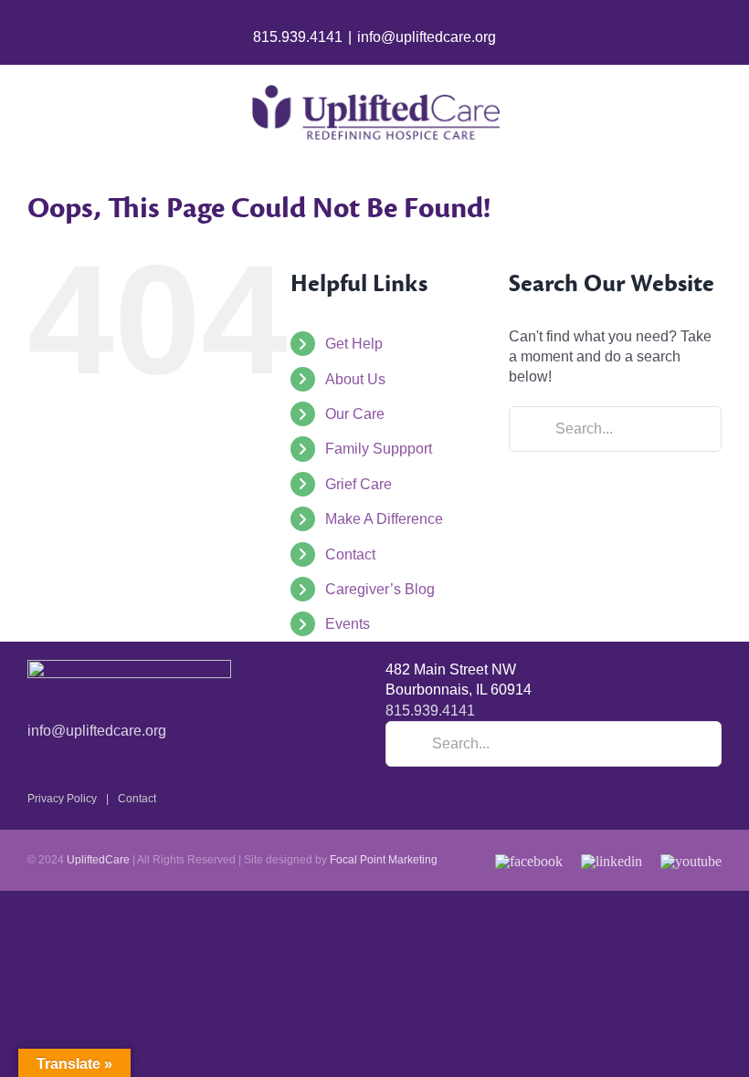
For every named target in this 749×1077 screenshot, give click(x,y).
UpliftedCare (98, 859)
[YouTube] (691, 858)
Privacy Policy (62, 798)
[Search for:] (615, 427)
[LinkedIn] (611, 858)
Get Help (354, 343)
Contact (350, 554)
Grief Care (358, 484)
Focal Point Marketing (384, 859)
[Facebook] (529, 858)
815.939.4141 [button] (430, 710)
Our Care (355, 414)
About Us (355, 379)
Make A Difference (384, 519)
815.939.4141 (298, 37)
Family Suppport (378, 448)
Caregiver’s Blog (380, 589)
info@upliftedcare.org (426, 37)
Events (347, 624)
